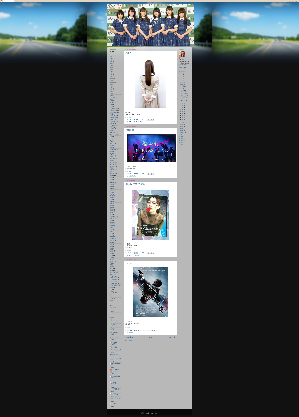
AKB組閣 (112, 287)
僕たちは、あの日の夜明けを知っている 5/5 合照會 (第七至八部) (116, 349)
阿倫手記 (112, 188)
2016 (181, 128)
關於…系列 (112, 272)
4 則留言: (142, 173)
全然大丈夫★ (114, 332)
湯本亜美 (112, 229)
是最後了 (128, 53)
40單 (111, 71)
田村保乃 (112, 138)
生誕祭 (111, 136)
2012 (181, 136)
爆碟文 (111, 268)
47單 (111, 80)
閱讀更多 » (128, 117)
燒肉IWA (112, 261)
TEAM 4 (112, 311)
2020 (181, 84)
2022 (181, 80)
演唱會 (111, 248)
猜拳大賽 (112, 218)
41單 (111, 73)
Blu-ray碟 (112, 292)
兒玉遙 (111, 177)
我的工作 (112, 160)
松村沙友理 (112, 184)
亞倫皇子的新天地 (118, 7)
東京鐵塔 (112, 182)
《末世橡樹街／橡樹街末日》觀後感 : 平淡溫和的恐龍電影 (116, 327)
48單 (111, 84)
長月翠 (111, 186)
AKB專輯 (112, 276)
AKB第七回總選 (113, 277)
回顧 (111, 147)
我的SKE (112, 175)
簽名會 (111, 270)
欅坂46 (135, 176)
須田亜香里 (112, 237)
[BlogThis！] (149, 120)
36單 (111, 63)
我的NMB (112, 173)
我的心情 (112, 162)
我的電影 (131, 332)
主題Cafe (112, 128)
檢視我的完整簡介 (183, 68)
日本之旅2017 (113, 114)
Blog (111, 291)
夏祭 (111, 197)
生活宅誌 (113, 403)
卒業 (111, 179)
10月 (183, 90)
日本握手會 (112, 121)
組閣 (111, 220)
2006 (181, 144)
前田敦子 (112, 190)
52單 (111, 91)
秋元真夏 (112, 194)
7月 (183, 107)
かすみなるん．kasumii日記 (115, 394)
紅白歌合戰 (112, 196)
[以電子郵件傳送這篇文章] (147, 120)
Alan (181, 58)
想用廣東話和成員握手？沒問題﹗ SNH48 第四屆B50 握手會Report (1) (116, 398)
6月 (183, 109)
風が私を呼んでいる (115, 338)
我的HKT (112, 171)
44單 (111, 76)
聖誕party (112, 240)
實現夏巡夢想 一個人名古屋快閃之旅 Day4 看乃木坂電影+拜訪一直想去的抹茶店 (116, 357)
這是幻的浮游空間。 (116, 376)
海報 (111, 201)
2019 (181, 122)
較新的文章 (129, 337)
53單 (111, 93)
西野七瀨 (112, 153)
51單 (111, 89)
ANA (111, 289)
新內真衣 (112, 238)
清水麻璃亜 (112, 216)
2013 (181, 134)
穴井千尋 (112, 145)
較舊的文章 (171, 337)
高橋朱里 (112, 205)
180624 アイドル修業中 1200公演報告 (116, 389)
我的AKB (112, 169)
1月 (183, 119)
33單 (111, 58)
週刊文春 (112, 235)
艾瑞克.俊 (113, 382)
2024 (181, 76)
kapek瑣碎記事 (115, 369)
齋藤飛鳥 (112, 266)
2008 (181, 140)
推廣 (111, 212)
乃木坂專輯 (112, 97)
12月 (183, 86)
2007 (181, 142)
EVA (111, 296)
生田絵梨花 (112, 134)
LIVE (111, 300)
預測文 (111, 246)
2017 (181, 126)
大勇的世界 (114, 342)
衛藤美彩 (112, 257)
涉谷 (111, 203)
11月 (183, 88)
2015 (181, 130)
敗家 (136, 255)
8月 (183, 105)
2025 (181, 74)
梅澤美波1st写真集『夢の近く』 (135, 184)
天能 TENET (129, 263)
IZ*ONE (112, 298)
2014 (181, 132)
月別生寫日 (112, 125)
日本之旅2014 (113, 108)
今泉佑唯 (112, 102)
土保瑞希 (112, 99)
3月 (183, 115)
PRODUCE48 (113, 307)
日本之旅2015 (113, 110)
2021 (181, 82)
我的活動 (112, 166)
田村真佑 (112, 140)
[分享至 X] (150, 120)
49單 (111, 86)
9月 (183, 103)
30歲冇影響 (114, 320)
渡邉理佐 (112, 227)
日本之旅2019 (113, 117)
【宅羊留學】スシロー (116, 405)
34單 (111, 60)
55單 (111, 95)
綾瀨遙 (111, 250)
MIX (111, 305)
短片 (111, 233)
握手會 (111, 223)
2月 (183, 117)
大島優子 (112, 101)
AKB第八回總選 (113, 281)
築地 (111, 263)
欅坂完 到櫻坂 (129, 130)
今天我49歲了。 (115, 343)
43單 (111, 74)
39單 (111, 69)
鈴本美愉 (112, 242)
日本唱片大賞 (113, 119)
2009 (181, 138)
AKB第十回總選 (113, 283)
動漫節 (111, 209)
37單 (111, 65)
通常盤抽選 (112, 222)
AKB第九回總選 (113, 279)
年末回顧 (112, 151)
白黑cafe (112, 143)
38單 (111, 67)
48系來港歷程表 (114, 82)
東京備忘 (112, 181)
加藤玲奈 (112, 130)
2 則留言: (142, 253)
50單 (111, 88)
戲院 (111, 264)
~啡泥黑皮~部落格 (115, 363)
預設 (111, 244)
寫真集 (139, 255)
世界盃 (111, 127)
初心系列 (112, 156)
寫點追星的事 (114, 333)
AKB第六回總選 (113, 285)
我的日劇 (112, 164)
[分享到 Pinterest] (153, 120)
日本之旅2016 (113, 112)
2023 (181, 78)
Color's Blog (114, 354)
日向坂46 (112, 123)
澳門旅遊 (112, 259)
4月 (183, 113)
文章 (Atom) (132, 340)
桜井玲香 (112, 199)
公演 (111, 104)
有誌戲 (113, 324)
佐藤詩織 (131, 176)
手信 (111, 106)
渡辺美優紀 (112, 225)
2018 (181, 124)
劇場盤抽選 (112, 251)
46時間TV (112, 78)
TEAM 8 (112, 313)
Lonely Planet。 (115, 337)
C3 (110, 294)
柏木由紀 (112, 192)
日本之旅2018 (113, 115)
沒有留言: (142, 330)
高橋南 (111, 207)
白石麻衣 (131, 122)
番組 (141, 122)
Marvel (111, 304)
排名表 (111, 210)
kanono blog (114, 387)
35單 (111, 61)
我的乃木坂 (136, 122)
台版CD (112, 132)
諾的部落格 (114, 347)
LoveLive (112, 302)
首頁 (150, 337)
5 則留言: (142, 119)
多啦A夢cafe (113, 149)
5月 (183, 111)
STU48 (111, 309)
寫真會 (111, 255)
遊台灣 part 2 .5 (115, 383)
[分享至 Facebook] (152, 120)
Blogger (156, 413)
